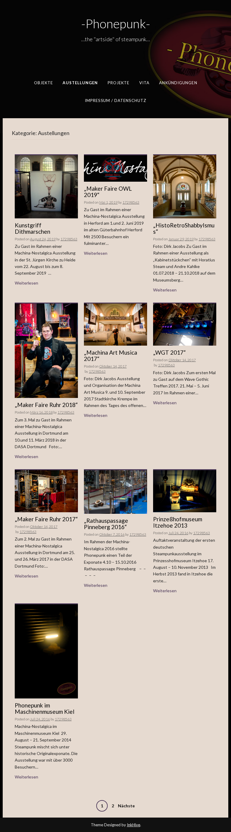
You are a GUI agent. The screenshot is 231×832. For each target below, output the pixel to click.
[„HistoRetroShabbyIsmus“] (184, 186)
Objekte (43, 82)
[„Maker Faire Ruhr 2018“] (46, 350)
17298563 (68, 239)
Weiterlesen (26, 282)
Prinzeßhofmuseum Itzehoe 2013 (177, 522)
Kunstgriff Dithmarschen (32, 228)
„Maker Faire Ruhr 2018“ (46, 404)
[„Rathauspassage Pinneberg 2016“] (115, 491)
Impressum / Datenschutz (115, 100)
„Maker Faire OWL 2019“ (108, 191)
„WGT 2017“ (169, 352)
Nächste (126, 805)
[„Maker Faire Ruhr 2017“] (46, 490)
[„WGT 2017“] (184, 324)
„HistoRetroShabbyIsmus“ (183, 228)
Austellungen (80, 82)
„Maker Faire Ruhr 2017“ (46, 519)
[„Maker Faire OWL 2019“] (115, 168)
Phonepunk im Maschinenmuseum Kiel (44, 708)
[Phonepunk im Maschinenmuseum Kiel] (46, 650)
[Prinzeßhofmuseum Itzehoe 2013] (184, 490)
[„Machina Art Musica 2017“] (115, 323)
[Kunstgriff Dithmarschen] (46, 186)
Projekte (119, 82)
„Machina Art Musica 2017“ (110, 355)
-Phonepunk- (115, 23)
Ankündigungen (178, 82)
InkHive (133, 824)
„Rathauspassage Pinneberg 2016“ (106, 523)
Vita (144, 82)
